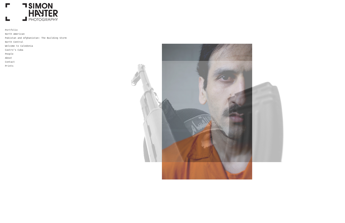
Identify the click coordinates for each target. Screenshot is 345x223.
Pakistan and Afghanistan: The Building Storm (35, 38)
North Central (14, 42)
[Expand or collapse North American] (27, 34)
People (9, 54)
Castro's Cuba (14, 50)
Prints (9, 66)
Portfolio (11, 30)
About (8, 58)
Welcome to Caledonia (19, 46)
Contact (10, 62)
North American (15, 34)
